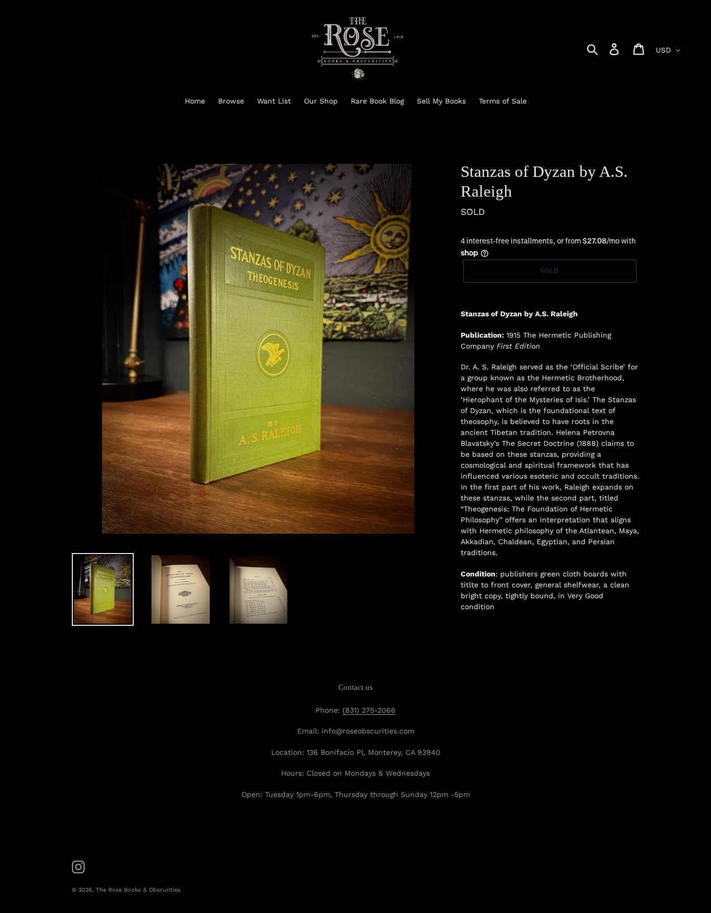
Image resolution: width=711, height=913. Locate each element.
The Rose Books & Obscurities (138, 889)
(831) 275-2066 (369, 710)
